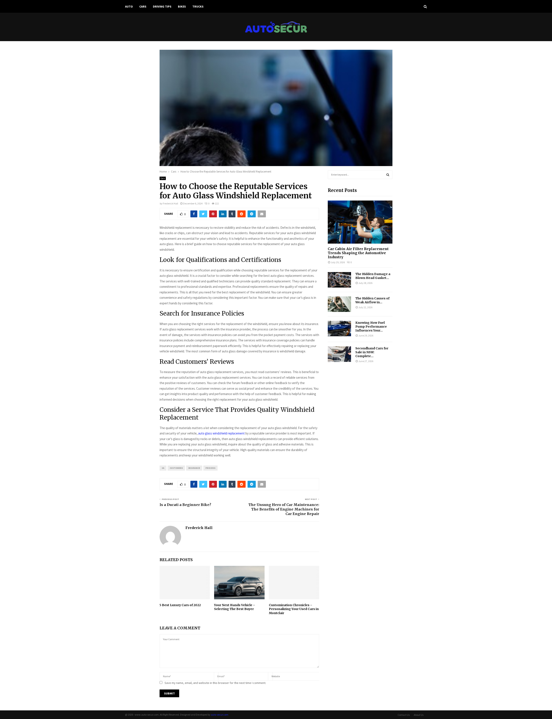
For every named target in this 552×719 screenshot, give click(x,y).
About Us (418, 714)
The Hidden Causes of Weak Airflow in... (372, 300)
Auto (129, 6)
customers (176, 468)
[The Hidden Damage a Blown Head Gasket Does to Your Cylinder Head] (339, 280)
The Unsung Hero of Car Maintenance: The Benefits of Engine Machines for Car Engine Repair (283, 509)
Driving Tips (162, 6)
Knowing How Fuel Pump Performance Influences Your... (371, 326)
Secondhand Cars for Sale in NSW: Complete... (371, 352)
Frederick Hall (170, 203)
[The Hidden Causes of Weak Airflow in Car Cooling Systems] (339, 304)
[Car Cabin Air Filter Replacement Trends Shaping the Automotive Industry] (360, 222)
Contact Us (404, 714)
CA (163, 468)
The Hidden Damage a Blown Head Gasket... (372, 276)
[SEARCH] (387, 174)
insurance (194, 468)
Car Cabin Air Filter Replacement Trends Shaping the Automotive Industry (358, 253)
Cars (142, 6)
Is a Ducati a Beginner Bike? (185, 505)
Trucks (198, 6)
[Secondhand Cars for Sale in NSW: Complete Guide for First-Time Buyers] (339, 354)
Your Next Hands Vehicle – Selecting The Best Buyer (234, 607)
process (210, 468)
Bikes (182, 6)
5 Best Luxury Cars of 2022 (180, 605)
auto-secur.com (219, 714)
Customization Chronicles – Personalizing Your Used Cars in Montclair (294, 609)
